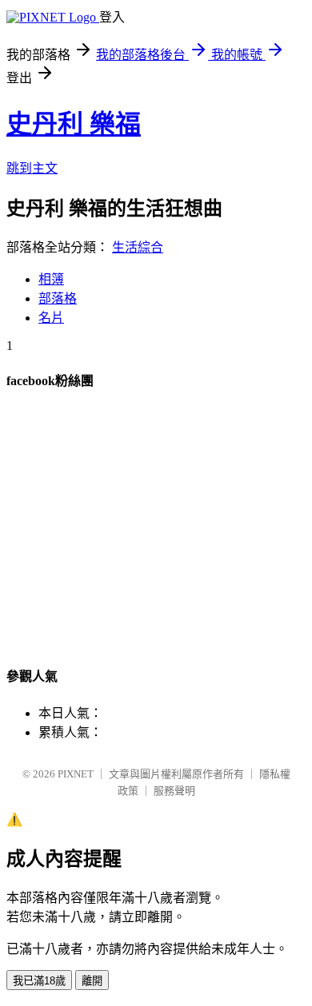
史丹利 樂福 (73, 123)
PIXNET (76, 774)
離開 (92, 981)
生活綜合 (137, 247)
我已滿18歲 (39, 981)
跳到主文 (32, 168)
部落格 (57, 298)
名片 (51, 317)
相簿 (51, 279)
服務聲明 (174, 791)
